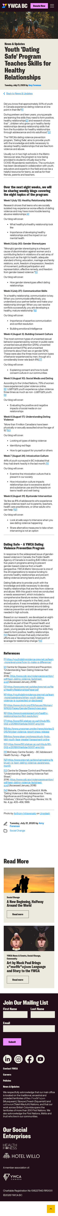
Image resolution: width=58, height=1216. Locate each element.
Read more (17, 914)
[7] (40, 359)
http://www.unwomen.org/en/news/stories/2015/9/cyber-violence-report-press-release (29, 730)
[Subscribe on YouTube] (40, 1059)
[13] (5, 635)
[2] (27, 120)
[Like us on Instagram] (18, 1059)
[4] (28, 214)
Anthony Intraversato (25, 813)
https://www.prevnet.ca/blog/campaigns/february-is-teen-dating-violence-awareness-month (28, 762)
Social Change (17, 830)
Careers (7, 1074)
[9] (5, 395)
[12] (15, 509)
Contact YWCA (10, 1068)
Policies (7, 1080)
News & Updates (11, 1086)
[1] (22, 109)
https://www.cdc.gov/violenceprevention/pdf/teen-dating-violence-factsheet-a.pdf (29, 679)
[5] (36, 272)
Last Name (37, 1009)
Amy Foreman (34, 85)
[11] (47, 463)
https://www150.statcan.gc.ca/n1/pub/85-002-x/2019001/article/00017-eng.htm (27, 722)
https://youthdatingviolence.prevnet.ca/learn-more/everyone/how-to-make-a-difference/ (29, 661)
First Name (10, 1009)
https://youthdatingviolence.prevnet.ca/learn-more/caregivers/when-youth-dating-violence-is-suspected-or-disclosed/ (29, 697)
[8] (5, 389)
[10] (9, 430)
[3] (49, 132)
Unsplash (45, 813)
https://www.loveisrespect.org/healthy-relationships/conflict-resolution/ (26, 715)
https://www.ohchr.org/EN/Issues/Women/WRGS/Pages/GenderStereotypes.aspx (28, 707)
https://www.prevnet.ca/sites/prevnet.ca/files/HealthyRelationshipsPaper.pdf (29, 688)
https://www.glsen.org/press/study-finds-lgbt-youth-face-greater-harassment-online (27, 738)
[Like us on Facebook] (29, 1059)
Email (6, 1023)
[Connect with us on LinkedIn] (7, 1059)
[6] (35, 310)
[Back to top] (51, 1209)
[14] (40, 640)
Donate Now (39, 6)
